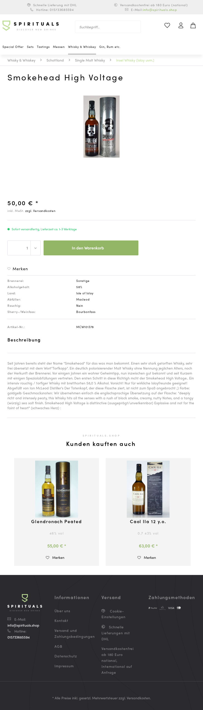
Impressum (64, 665)
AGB (58, 646)
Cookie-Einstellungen (114, 614)
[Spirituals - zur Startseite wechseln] (30, 27)
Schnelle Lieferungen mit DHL (116, 632)
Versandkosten (138, 697)
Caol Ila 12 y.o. (148, 521)
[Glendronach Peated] (57, 489)
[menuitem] (108, 27)
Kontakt (61, 620)
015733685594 (18, 637)
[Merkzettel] (170, 26)
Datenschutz (65, 655)
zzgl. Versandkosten (40, 210)
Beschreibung (24, 340)
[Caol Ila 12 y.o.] (148, 489)
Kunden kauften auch (101, 443)
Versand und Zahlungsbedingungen (71, 633)
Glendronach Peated (56, 521)
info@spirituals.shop (160, 9)
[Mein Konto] (183, 26)
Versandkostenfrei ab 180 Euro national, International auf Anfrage (118, 660)
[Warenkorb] (195, 26)
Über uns (62, 610)
